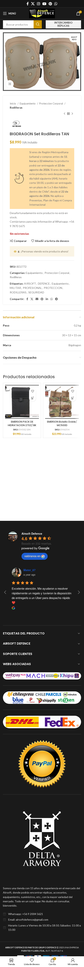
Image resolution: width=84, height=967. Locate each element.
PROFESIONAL (32, 287)
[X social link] (33, 4)
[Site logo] (42, 13)
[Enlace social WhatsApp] (56, 4)
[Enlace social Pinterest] (50, 4)
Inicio (13, 103)
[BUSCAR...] (38, 24)
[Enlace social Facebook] (27, 4)
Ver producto (32, 398)
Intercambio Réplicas (63, 24)
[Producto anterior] (64, 114)
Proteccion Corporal (51, 103)
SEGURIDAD (36, 292)
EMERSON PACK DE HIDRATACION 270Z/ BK (22, 423)
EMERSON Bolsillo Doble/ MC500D (62, 423)
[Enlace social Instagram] (38, 4)
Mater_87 (29, 570)
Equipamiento (28, 103)
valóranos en (32, 556)
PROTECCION (53, 287)
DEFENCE (44, 283)
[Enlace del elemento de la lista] (42, 914)
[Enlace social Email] (36, 299)
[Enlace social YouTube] (44, 4)
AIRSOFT (30, 283)
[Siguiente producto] (72, 114)
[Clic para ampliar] (10, 84)
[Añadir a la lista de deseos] (32, 391)
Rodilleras (16, 107)
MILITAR (15, 287)
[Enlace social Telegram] (56, 299)
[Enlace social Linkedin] (47, 299)
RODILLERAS (18, 292)
